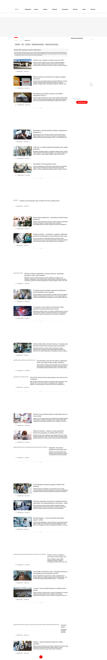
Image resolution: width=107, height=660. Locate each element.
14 (15, 104)
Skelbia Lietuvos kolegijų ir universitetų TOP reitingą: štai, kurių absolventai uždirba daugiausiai (56, 557)
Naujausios (28, 9)
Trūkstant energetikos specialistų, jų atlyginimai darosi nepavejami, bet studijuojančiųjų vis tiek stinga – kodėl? (50, 502)
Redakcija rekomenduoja (38, 44)
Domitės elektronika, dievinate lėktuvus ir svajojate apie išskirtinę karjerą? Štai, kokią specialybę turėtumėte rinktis (50, 345)
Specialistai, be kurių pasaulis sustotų (44, 164)
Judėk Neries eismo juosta (51, 44)
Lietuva (36, 9)
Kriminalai (27, 44)
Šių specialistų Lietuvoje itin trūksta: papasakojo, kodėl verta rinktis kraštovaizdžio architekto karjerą (52, 362)
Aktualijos (17, 44)
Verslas (45, 9)
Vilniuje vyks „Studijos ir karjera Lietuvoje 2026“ (48, 60)
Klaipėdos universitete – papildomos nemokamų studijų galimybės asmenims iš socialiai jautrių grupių (58, 450)
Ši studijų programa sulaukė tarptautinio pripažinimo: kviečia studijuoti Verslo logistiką (49, 291)
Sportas (75, 9)
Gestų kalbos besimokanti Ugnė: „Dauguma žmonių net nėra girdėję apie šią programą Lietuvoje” (50, 572)
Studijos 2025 (19, 71)
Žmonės (93, 9)
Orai (23, 44)
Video (84, 9)
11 (15, 175)
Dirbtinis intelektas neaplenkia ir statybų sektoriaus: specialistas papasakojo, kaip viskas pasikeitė (44, 274)
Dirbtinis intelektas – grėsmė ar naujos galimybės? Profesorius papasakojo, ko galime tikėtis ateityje (48, 432)
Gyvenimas (65, 9)
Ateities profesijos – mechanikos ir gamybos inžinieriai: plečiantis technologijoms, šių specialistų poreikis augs (50, 235)
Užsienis (54, 9)
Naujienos (16, 40)
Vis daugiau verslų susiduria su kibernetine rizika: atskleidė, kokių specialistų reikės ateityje (48, 308)
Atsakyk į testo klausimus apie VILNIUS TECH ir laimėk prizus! (40, 201)
